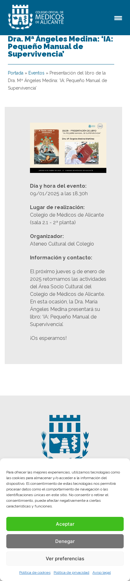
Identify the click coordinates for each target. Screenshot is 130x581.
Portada (15, 72)
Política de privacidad (71, 572)
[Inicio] (37, 17)
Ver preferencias (65, 559)
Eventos (36, 72)
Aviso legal (101, 572)
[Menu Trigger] (118, 17)
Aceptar (65, 524)
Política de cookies (34, 572)
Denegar (65, 541)
